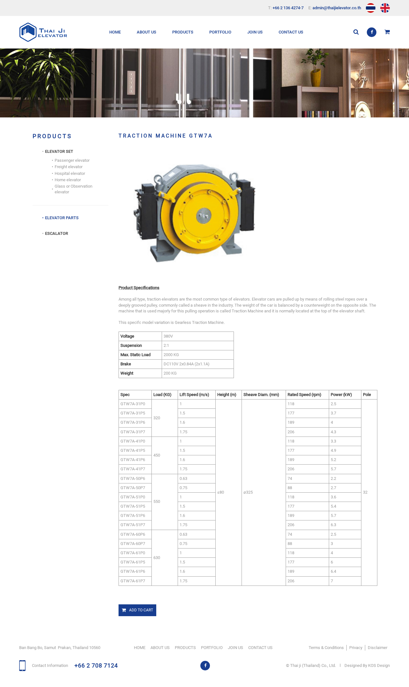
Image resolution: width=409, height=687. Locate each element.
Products (182, 32)
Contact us (291, 32)
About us (146, 32)
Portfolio (220, 32)
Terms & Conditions (326, 647)
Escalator (183, 74)
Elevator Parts (189, 62)
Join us (255, 32)
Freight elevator (68, 166)
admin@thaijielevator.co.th (337, 7)
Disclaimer (377, 647)
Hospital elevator (70, 173)
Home (115, 32)
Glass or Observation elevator (73, 189)
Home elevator (68, 179)
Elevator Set (186, 50)
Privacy (355, 647)
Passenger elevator (72, 160)
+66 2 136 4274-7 (288, 7)
